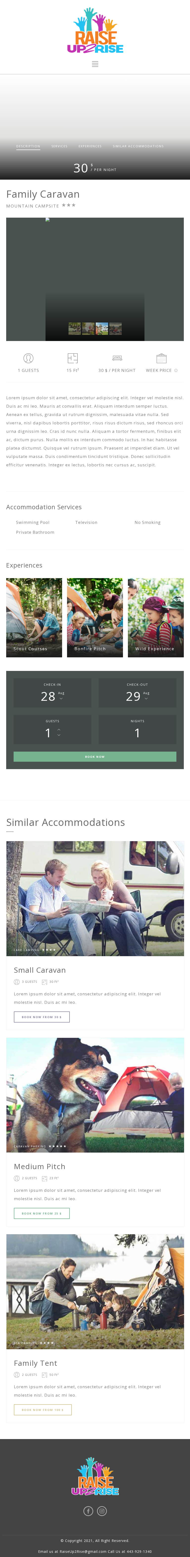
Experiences (90, 146)
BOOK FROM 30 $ (42, 1017)
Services (59, 146)
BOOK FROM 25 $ (42, 1213)
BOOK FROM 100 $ (43, 1410)
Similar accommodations (138, 146)
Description (28, 146)
